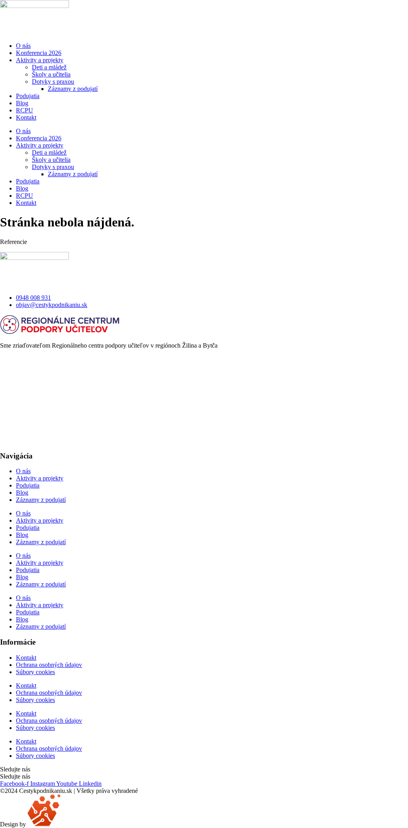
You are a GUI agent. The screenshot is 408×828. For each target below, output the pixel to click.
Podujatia (27, 95)
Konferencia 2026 (38, 52)
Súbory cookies (35, 672)
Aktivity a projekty (39, 60)
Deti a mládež (49, 67)
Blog (22, 103)
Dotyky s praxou (53, 81)
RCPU (24, 110)
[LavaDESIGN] (44, 824)
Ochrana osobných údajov (49, 664)
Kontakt (26, 117)
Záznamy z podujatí (73, 88)
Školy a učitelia (51, 74)
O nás (23, 45)
